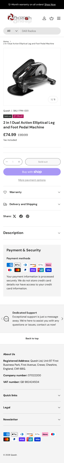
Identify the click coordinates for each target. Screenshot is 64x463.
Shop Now (50, 4)
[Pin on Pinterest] (27, 216)
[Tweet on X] (14, 216)
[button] (51, 18)
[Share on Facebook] (21, 216)
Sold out (43, 161)
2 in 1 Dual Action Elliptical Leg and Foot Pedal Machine (28, 44)
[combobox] (32, 31)
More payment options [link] (32, 180)
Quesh (6, 110)
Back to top (32, 338)
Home (6, 41)
